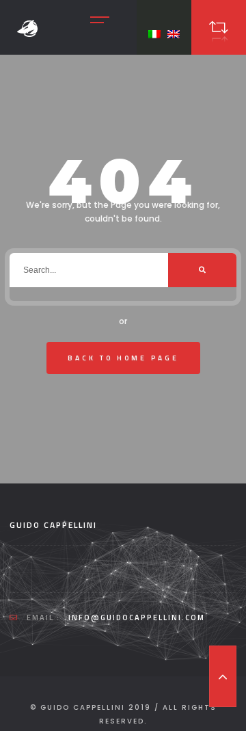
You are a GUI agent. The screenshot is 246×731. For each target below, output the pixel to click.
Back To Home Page (123, 358)
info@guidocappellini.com (136, 617)
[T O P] (222, 676)
